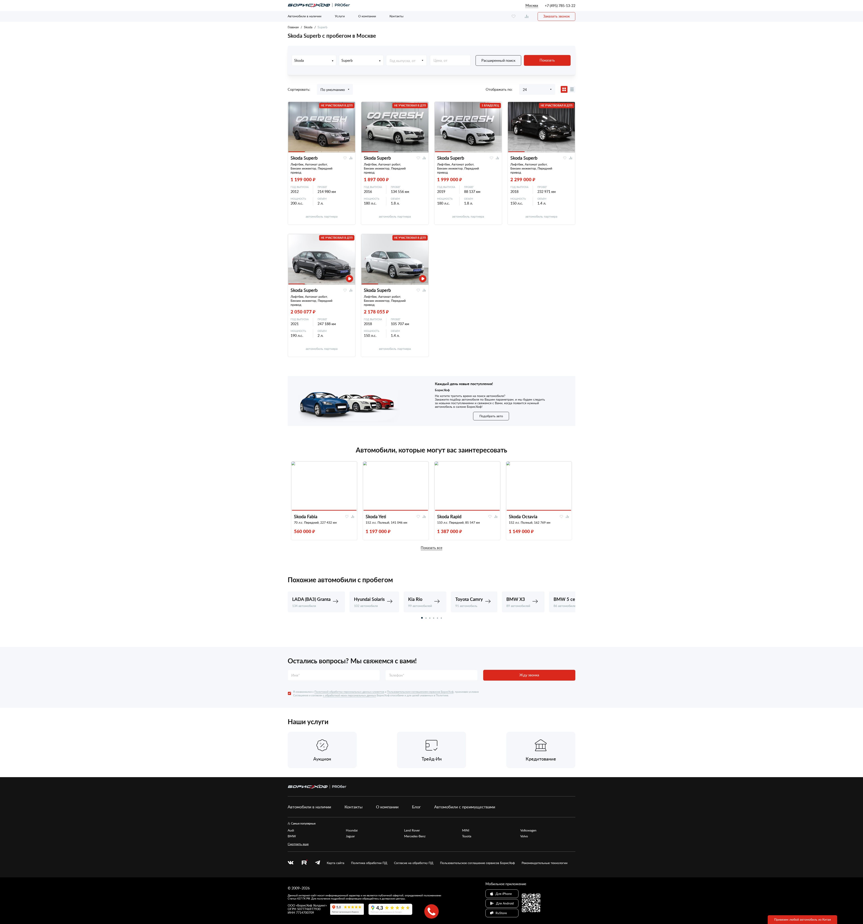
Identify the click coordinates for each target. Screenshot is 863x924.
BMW (292, 836)
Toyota (466, 836)
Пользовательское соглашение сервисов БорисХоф (477, 863)
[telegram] (317, 862)
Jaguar (350, 836)
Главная (293, 27)
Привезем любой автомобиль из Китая (802, 919)
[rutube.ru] (304, 862)
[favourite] (514, 16)
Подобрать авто (491, 416)
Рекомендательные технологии (544, 863)
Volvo (524, 836)
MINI (465, 830)
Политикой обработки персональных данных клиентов (349, 691)
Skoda (308, 27)
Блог (416, 806)
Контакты (396, 16)
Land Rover (412, 830)
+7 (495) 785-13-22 (560, 5)
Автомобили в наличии (304, 16)
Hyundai (352, 830)
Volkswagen (528, 830)
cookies (332, 915)
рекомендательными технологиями (441, 915)
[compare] (527, 16)
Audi (291, 830)
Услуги (340, 16)
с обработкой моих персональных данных (349, 695)
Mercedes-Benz (414, 836)
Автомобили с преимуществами (464, 806)
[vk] (291, 863)
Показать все (431, 548)
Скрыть (557, 910)
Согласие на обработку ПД (413, 863)
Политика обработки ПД (369, 863)
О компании (367, 16)
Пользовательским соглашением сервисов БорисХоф (420, 691)
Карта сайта (335, 863)
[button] (422, 618)
